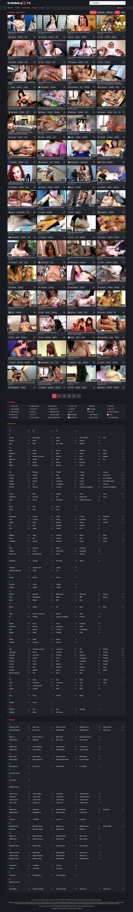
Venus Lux (19, 875)
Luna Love (66, 819)
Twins (113, 683)
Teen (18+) (43, 683)
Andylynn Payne (90, 727)
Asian (66, 440)
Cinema (43, 478)
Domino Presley (90, 759)
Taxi (19, 686)
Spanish (66, 664)
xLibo (71, 412)
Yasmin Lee (90, 889)
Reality (19, 639)
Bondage (90, 450)
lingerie (82, 287)
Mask (19, 600)
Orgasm (66, 614)
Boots (90, 453)
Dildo (43, 494)
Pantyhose (19, 626)
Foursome (90, 519)
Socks (66, 658)
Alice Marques (66, 730)
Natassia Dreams (43, 839)
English (122, 8)
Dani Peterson (19, 759)
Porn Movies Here (55, 417)
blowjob (22, 112)
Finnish (66, 516)
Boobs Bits (92, 409)
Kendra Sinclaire (66, 809)
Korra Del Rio (90, 812)
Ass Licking (66, 443)
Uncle (43, 695)
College (66, 478)
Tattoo (19, 683)
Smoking (66, 655)
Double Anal (90, 497)
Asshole (90, 440)
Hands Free (19, 554)
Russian (66, 642)
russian (108, 362)
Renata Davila (43, 846)
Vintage (19, 702)
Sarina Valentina (43, 855)
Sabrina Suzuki (19, 855)
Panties (19, 623)
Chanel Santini (66, 747)
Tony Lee (19, 868)
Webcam (19, 709)
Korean (66, 577)
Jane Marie (19, 797)
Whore (43, 712)
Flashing (66, 522)
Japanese (19, 567)
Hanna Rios (19, 780)
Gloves (90, 535)
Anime (43, 440)
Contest (90, 472)
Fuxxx (71, 37)
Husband (90, 554)
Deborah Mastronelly (66, 759)
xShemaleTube (74, 262)
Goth (90, 538)
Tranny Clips (14, 406)
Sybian (113, 670)
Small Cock (66, 649)
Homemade (66, 551)
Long (122, 12)
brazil (26, 262)
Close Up (43, 487)
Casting (19, 478)
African (19, 437)
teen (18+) (20, 362)
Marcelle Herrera (43, 826)
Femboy (43, 516)
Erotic (43, 509)
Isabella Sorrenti (19, 787)
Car (19, 472)
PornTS (91, 412)
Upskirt (90, 695)
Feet (19, 528)
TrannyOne (102, 137)
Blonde (66, 462)
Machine (19, 594)
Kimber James (66, 812)
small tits (116, 387)
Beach (43, 450)
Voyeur (43, 702)
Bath (19, 456)
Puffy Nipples (90, 629)
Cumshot (113, 484)
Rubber (66, 639)
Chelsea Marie (66, 749)
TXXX (101, 37)
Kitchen (43, 577)
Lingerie (66, 587)
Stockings (90, 661)
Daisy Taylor (19, 756)
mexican (23, 237)
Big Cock (43, 465)
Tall (19, 680)
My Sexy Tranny (54, 414)
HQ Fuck (111, 406)
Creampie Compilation (90, 487)
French (90, 522)
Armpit (66, 437)
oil (119, 112)
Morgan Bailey (113, 826)
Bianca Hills (66, 737)
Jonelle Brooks (90, 794)
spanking (57, 112)
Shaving (19, 667)
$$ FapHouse (103, 87)
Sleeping (43, 670)
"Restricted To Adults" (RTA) (62, 906)
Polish (66, 623)
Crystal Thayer (90, 749)
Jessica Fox (43, 802)
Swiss (113, 667)
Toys (90, 686)
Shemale (19, 670)
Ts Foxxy (66, 865)
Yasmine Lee (113, 889)
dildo (117, 87)
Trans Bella (43, 868)
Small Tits (66, 652)
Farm (19, 519)
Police (43, 632)
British (113, 453)
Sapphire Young (19, 858)
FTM (90, 528)
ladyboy (114, 37)
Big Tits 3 (111, 409)
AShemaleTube (44, 87)
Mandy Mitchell (19, 826)
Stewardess (90, 658)
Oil (19, 617)
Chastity (19, 487)
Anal (19, 443)
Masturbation (43, 597)
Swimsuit (113, 661)
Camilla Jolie (19, 747)
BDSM (19, 465)
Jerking (66, 567)
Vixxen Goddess (66, 875)
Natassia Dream (43, 836)
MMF (90, 597)
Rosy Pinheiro (90, 846)
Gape (43, 535)
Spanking (66, 667)
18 (114, 312)
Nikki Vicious (90, 836)
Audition (90, 443)
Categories (10, 7)
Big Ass (43, 459)
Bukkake (113, 456)
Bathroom (19, 459)
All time (93, 12)
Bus (113, 459)
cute (51, 162)
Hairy (19, 548)
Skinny (43, 664)
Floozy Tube (73, 406)
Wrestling (90, 709)
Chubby (43, 475)
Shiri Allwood (66, 858)
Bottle (90, 459)
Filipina (43, 528)
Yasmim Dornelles (43, 889)
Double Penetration (90, 500)
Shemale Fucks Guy (43, 649)
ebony (77, 337)
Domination (66, 500)
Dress (113, 494)
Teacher (19, 689)
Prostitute (90, 623)
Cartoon (19, 475)
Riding (43, 639)
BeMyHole (73, 112)
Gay (43, 538)
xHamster (13, 62)
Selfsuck (19, 661)
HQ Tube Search (113, 417)
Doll (66, 497)
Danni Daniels (43, 756)
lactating (20, 37)
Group (113, 541)
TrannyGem (43, 37)
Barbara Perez (19, 740)
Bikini (66, 453)
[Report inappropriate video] (34, 37)
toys (52, 262)
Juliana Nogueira (90, 797)
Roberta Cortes (66, 846)
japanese (82, 237)
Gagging (19, 535)
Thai (66, 680)
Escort (66, 506)
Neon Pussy (53, 406)
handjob (21, 187)
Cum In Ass (113, 475)
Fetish (43, 522)
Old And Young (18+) (43, 614)
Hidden (66, 548)
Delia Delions (90, 756)
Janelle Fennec (19, 799)
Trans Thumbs (35, 417)
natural (84, 387)
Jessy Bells (66, 794)
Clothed (66, 472)
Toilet (90, 683)
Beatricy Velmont (43, 737)
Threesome (66, 683)
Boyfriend (90, 462)
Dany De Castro (66, 756)
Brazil (90, 465)
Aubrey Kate (113, 730)
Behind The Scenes (43, 456)
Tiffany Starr (19, 865)
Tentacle (43, 689)
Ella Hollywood (19, 766)
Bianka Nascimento (90, 737)
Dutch (113, 497)
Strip (90, 673)
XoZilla (13, 87)
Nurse (90, 607)
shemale (53, 87)
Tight (66, 689)
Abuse (80, 908)
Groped (113, 538)
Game (19, 538)
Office (19, 614)
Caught (19, 481)
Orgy (90, 614)
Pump (90, 632)
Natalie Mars (19, 839)
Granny (90, 541)
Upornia (42, 212)
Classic (43, 481)
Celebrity (19, 484)
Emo (43, 506)
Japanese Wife (43, 567)
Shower (43, 658)
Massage (43, 594)
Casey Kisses (43, 749)
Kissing (19, 577)
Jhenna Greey (66, 799)
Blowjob (66, 465)
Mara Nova (19, 829)
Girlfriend (66, 535)
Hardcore (43, 548)
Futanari (113, 522)
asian (79, 362)
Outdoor (90, 617)
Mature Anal (66, 594)
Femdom (43, 519)
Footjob (90, 516)
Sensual (19, 664)
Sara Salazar (43, 852)
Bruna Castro (90, 740)
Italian (90, 561)
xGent (110, 414)
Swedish (113, 658)
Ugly (19, 695)
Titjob (90, 680)
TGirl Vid (72, 409)
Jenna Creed (19, 802)
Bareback (19, 453)
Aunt (113, 437)
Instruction (66, 561)
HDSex (42, 137)
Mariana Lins (66, 826)
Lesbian (66, 584)
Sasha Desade (66, 852)
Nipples (43, 607)
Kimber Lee (90, 809)
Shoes (43, 652)
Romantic (43, 642)
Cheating (43, 472)
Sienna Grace (90, 852)
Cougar (90, 478)
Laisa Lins (19, 819)
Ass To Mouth (90, 437)
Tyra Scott (66, 868)
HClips (72, 137)
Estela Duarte (66, 766)
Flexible (66, 528)
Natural (19, 607)
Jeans (43, 570)
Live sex (42, 7)
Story (90, 664)
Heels (43, 551)
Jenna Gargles (43, 794)
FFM (43, 525)
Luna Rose (90, 819)
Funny (113, 519)
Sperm (66, 670)
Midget (66, 597)
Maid (19, 597)
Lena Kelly (43, 819)
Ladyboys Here (35, 406)
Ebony (19, 506)
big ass (77, 37)
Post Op (66, 629)
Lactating (19, 584)
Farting (19, 522)
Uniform (66, 695)
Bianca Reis (66, 740)
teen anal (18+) (21, 212)
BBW (19, 462)
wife (76, 237)
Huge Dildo (90, 551)
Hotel (66, 554)
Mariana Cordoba (43, 829)
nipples (26, 87)
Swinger (113, 664)
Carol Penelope (43, 747)
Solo (66, 661)
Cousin (90, 484)
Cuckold (113, 472)
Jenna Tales (43, 797)
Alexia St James (66, 727)
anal (28, 212)
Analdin (102, 262)
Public (90, 626)
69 (66, 431)
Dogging (66, 494)
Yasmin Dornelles (66, 889)
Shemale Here (15, 412)
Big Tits (66, 450)
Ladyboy (19, 587)
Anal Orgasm (43, 437)
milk (26, 37)
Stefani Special (90, 858)
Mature (43, 600)
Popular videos (26, 7)
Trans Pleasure (93, 414)
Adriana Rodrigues (19, 730)
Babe (19, 450)
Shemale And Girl (19, 673)
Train (90, 689)
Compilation (66, 484)
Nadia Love (19, 836)
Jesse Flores (43, 799)
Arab (43, 443)
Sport (66, 673)
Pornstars (17, 7)
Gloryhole (66, 541)
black (17, 337)
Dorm (90, 494)
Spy (90, 649)
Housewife (90, 548)
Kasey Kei (43, 809)
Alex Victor (43, 727)
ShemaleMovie (74, 87)
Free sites (34, 7)
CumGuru (33, 412)
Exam (66, 509)
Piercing (43, 626)
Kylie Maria (113, 809)
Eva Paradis (90, 766)
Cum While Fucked (113, 481)
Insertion (43, 561)
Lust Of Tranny (93, 417)
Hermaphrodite (43, 554)
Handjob (19, 551)
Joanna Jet (66, 802)
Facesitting (19, 516)
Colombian (66, 481)
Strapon (90, 670)
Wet (43, 709)
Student (113, 649)
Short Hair (43, 655)
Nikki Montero (66, 839)
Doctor (43, 500)
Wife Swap (66, 712)
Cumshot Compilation (113, 487)
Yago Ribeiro (19, 889)
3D (43, 431)
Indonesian (19, 561)
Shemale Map (15, 409)
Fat (19, 525)
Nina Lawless (90, 839)
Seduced (19, 658)
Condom (66, 487)
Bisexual (66, 456)
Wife (66, 709)
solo (54, 62)
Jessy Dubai (66, 797)
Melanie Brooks (90, 826)
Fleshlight (66, 525)
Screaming (19, 652)
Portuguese (66, 626)
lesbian (109, 187)
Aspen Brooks (113, 727)
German (43, 541)
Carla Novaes (19, 749)
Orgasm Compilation (66, 617)
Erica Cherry (43, 766)
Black (66, 459)
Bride (113, 450)
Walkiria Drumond (19, 882)
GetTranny (102, 162)
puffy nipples (84, 162)
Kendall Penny (43, 812)
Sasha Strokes (66, 855)
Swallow (113, 655)
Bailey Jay (19, 737)
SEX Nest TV (53, 409)
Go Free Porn (73, 417)
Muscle (113, 597)
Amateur (19, 440)
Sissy (43, 661)
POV (28, 112)
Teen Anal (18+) (43, 686)
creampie (80, 112)
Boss (90, 456)
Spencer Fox (90, 855)
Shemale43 (73, 414)
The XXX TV (34, 409)
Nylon (113, 607)
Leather (43, 587)
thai (81, 87)
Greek (113, 535)
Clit (43, 484)
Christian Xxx (90, 747)
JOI (66, 570)
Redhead (19, 642)
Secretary (19, 655)
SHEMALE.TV (19, 3)
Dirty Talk (43, 497)
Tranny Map (14, 417)
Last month (101, 12)
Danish (19, 494)
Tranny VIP (14, 414)
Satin (19, 649)
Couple (90, 481)
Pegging (19, 632)
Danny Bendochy (43, 759)
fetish (20, 262)
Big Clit (43, 462)
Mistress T (90, 829)
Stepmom (90, 655)
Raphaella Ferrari (19, 846)
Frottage (90, 525)
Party (19, 629)
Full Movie (113, 516)
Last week (109, 12)
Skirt (43, 667)
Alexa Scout (43, 730)
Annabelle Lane (90, 730)
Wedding (19, 712)
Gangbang (19, 541)
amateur (78, 137)
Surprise (113, 652)
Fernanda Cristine (19, 773)
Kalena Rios (19, 809)
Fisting (66, 519)
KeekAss (13, 37)
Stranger (90, 667)
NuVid (71, 187)
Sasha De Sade (43, 858)
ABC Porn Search (114, 412)
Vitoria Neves (43, 875)
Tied (66, 686)
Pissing (43, 629)
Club (66, 475)
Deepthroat (19, 497)
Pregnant (66, 632)
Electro (19, 509)
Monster (113, 594)
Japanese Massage (19, 570)
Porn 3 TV (33, 414)
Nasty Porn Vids (54, 412)
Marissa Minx (66, 829)
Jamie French (19, 794)
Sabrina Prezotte (19, 852)
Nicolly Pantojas (66, 836)
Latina (43, 584)
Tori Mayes (43, 865)
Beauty (43, 453)
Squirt (90, 652)
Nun (66, 607)
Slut (43, 673)
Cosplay (90, 475)
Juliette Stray (90, 802)
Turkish (113, 680)
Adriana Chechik (19, 727)
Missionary (90, 594)
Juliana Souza (90, 799)
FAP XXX (91, 406)
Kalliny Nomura (19, 812)
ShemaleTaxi (14, 112)
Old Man (43, 617)
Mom (90, 600)
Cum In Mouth (113, 478)
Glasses (66, 538)
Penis (43, 623)
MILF (86, 112)
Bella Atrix (43, 740)
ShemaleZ (13, 162)
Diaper (19, 500)
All (117, 12)
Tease (43, 680)
